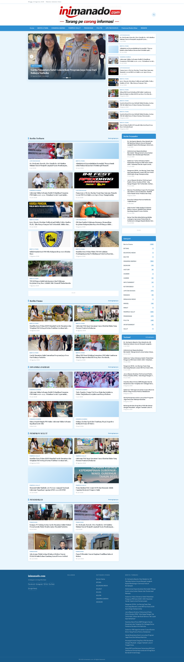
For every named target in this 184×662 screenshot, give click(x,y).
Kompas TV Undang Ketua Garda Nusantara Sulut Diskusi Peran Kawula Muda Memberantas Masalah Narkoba (50, 526)
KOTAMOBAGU (129, 287)
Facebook (31, 584)
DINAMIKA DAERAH (58, 28)
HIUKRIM (126, 274)
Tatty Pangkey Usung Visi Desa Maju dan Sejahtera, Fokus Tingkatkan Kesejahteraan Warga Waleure (94, 393)
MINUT (126, 308)
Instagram (39, 584)
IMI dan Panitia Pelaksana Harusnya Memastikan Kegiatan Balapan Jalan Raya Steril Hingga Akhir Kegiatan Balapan (93, 223)
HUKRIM (126, 278)
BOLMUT (99, 589)
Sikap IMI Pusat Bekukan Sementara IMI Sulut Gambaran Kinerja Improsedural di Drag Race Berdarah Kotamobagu (96, 356)
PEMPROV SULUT (74, 28)
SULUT (126, 329)
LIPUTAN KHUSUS (112, 28)
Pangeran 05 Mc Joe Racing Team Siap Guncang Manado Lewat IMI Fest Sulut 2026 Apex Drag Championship (136, 71)
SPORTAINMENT (129, 325)
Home (32, 28)
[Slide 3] (67, 77)
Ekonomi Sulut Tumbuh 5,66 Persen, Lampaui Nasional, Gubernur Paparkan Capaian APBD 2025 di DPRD (49, 489)
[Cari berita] (154, 15)
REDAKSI (144, 28)
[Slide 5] (70, 77)
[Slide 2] (64, 77)
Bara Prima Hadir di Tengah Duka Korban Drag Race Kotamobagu (136, 126)
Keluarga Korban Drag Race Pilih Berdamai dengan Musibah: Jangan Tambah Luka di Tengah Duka (138, 406)
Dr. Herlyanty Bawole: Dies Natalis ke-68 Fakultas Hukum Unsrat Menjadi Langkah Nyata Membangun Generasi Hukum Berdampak (137, 38)
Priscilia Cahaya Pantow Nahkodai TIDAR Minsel (139, 200)
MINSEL (126, 303)
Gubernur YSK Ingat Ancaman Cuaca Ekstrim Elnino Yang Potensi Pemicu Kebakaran (96, 327)
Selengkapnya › (113, 138)
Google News (32, 588)
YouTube (51, 584)
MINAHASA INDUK (130, 299)
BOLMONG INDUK (130, 253)
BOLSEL (98, 592)
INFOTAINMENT (129, 282)
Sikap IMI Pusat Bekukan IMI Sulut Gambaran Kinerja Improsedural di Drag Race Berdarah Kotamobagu (135, 93)
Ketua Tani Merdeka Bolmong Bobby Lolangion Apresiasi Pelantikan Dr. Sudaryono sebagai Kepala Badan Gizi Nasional (140, 219)
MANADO (127, 295)
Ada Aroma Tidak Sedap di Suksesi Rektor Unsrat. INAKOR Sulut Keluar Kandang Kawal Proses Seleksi (49, 555)
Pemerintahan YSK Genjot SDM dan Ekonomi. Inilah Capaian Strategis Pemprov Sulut (94, 489)
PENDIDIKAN (88, 28)
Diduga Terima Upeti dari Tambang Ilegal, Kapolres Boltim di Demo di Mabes (95, 423)
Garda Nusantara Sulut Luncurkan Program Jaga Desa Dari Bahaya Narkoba (49, 356)
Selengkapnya (150, 337)
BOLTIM (126, 257)
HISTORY (127, 270)
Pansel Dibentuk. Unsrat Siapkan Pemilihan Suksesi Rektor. (94, 555)
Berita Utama (128, 244)
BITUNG (126, 248)
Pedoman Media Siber (129, 28)
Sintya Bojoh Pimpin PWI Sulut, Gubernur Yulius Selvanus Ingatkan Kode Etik (50, 423)
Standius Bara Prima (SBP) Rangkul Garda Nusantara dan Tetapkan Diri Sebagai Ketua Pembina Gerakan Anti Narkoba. (50, 327)
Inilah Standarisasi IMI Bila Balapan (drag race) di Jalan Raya (50, 253)
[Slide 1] (63, 77)
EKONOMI (127, 265)
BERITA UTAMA (42, 28)
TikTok (46, 584)
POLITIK (99, 28)
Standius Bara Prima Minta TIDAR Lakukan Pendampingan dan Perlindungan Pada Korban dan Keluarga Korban (94, 253)
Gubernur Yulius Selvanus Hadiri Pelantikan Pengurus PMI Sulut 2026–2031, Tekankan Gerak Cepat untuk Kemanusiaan (137, 60)
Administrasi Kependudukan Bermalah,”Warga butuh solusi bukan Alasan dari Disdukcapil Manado (136, 49)
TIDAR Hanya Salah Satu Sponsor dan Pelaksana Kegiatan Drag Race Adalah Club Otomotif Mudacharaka (50, 282)
